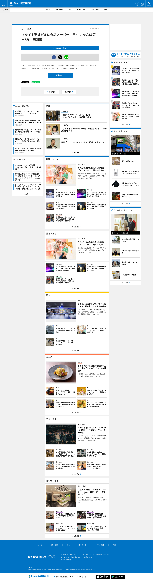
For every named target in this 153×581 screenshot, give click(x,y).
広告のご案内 (67, 560)
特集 (106, 9)
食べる (48, 9)
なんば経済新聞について (70, 554)
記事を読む (60, 75)
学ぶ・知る (95, 9)
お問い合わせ (88, 557)
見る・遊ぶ (59, 9)
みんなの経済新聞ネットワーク (38, 576)
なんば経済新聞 (20, 4)
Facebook (137, 4)
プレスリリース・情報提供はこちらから (96, 554)
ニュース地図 (26, 29)
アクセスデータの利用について (72, 557)
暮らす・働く (81, 9)
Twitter (142, 4)
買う (70, 9)
